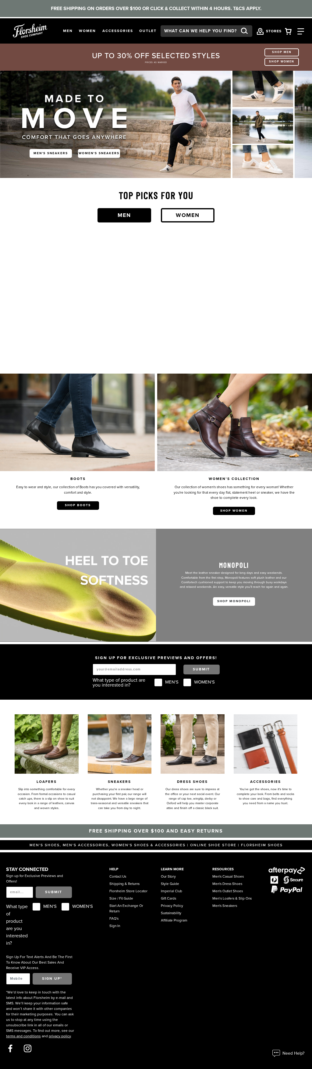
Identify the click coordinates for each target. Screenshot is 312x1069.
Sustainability (171, 913)
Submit (201, 669)
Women (188, 215)
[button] (68, 31)
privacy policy (60, 1036)
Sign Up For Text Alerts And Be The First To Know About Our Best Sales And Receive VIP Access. (39, 962)
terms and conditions (23, 1036)
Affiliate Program (174, 920)
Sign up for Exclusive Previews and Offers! (34, 878)
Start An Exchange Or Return (126, 908)
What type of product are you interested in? (119, 682)
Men (124, 215)
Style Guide (170, 884)
